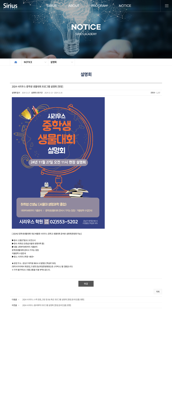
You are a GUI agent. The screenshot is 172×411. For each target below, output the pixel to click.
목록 (158, 291)
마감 (86, 283)
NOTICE (125, 5)
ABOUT (74, 5)
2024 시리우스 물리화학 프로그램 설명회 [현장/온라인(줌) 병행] (46, 305)
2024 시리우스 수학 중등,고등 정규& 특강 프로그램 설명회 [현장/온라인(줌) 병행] (53, 299)
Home (16, 62)
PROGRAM (99, 5)
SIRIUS (52, 5)
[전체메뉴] (166, 6)
